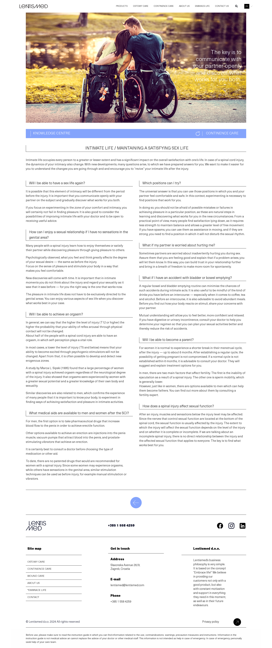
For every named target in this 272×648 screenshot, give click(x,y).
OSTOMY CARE (36, 562)
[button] (236, 7)
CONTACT (33, 597)
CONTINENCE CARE (39, 569)
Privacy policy (210, 622)
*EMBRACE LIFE (36, 590)
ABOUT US (33, 583)
